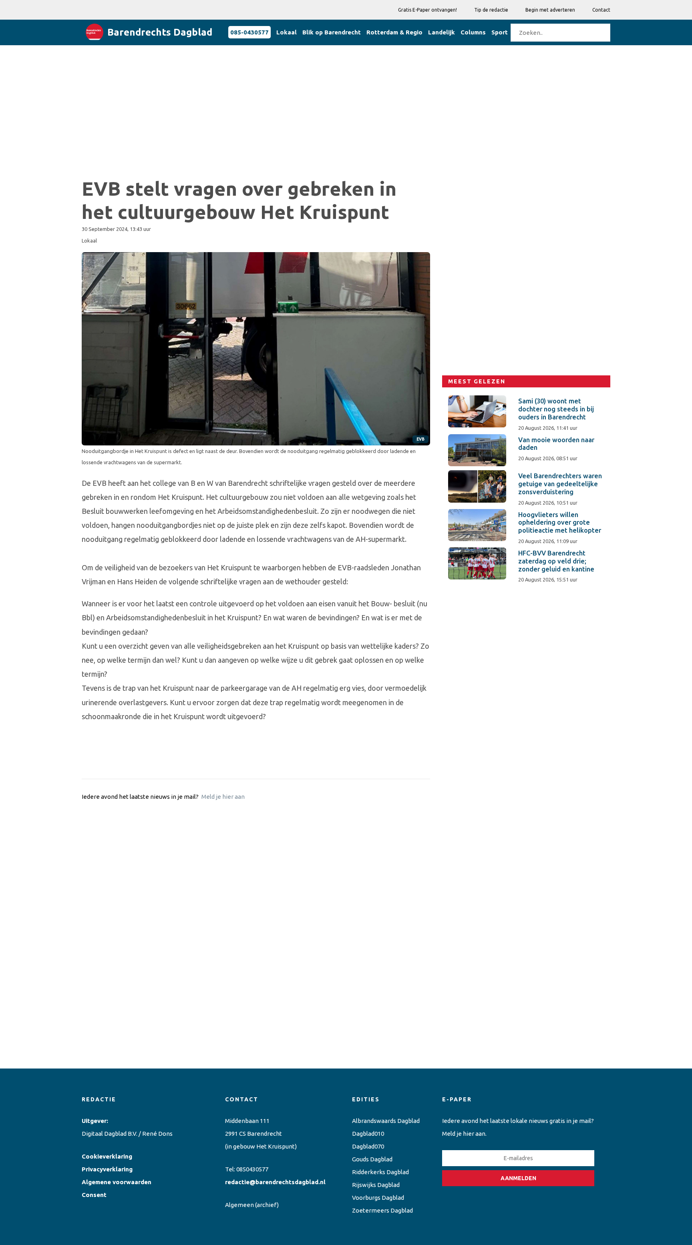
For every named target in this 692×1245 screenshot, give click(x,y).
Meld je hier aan (223, 796)
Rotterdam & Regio (394, 32)
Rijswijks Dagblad (376, 1184)
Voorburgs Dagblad (378, 1197)
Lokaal (286, 32)
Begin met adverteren (550, 9)
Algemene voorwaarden (116, 1182)
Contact (601, 9)
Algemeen (239, 1204)
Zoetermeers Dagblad (382, 1210)
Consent (94, 1194)
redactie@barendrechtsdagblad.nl (275, 1182)
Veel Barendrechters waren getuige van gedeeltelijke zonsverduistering (560, 483)
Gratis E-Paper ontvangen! (427, 9)
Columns (473, 32)
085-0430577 (249, 32)
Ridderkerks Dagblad (380, 1172)
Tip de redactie (491, 9)
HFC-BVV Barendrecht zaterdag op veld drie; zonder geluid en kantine (556, 561)
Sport (499, 32)
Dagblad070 (368, 1146)
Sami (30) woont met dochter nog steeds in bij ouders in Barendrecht (556, 409)
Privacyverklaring (107, 1169)
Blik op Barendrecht (331, 32)
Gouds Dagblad (372, 1159)
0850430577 (252, 1169)
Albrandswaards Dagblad (386, 1120)
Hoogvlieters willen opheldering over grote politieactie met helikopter (559, 522)
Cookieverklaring (107, 1156)
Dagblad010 (368, 1133)
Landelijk (441, 32)
